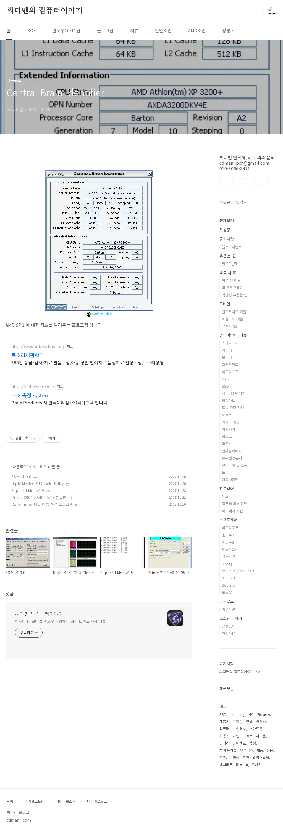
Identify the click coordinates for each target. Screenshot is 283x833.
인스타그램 (237, 182)
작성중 (224, 230)
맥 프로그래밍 (232, 287)
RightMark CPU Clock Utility (37, 483)
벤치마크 (226, 764)
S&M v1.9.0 (21, 476)
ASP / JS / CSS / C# (238, 570)
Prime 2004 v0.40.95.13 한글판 (38, 497)
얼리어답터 (261, 757)
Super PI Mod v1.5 (27, 490)
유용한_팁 (227, 255)
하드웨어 (226, 488)
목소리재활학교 (27, 355)
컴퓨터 (227, 350)
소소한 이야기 (230, 618)
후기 (222, 757)
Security (229, 585)
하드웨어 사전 (232, 510)
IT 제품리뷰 (228, 750)
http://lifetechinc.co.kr (32, 386)
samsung (237, 714)
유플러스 (246, 750)
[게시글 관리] (33, 438)
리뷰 (134, 30)
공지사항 (226, 239)
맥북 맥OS (227, 272)
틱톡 (10, 801)
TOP (272, 803)
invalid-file (101, 313)
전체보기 (226, 220)
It (247, 764)
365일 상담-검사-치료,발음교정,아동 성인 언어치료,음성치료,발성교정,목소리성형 (87, 362)
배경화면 (228, 609)
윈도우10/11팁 (66, 30)
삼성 (252, 743)
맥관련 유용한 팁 (234, 294)
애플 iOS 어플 (232, 319)
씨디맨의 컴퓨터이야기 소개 (240, 671)
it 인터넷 (239, 728)
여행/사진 (229, 633)
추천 (246, 757)
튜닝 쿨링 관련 (233, 407)
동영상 (234, 757)
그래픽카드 (230, 364)
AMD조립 (197, 30)
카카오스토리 (34, 801)
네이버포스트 (66, 801)
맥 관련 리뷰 (231, 280)
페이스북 (224, 182)
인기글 (241, 202)
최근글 (224, 202)
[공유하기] (26, 438)
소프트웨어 (228, 520)
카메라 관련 (231, 422)
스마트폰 (256, 728)
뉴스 (225, 496)
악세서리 (228, 429)
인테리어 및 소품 (234, 465)
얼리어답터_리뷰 (233, 335)
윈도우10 (229, 549)
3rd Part (228, 578)
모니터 (227, 357)
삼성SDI (228, 626)
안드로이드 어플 (234, 311)
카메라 (261, 721)
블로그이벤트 (232, 246)
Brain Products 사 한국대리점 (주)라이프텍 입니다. (59, 402)
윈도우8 (228, 542)
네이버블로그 (97, 801)
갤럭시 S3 (229, 326)
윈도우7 (228, 534)
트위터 (250, 182)
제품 (259, 750)
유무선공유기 (232, 458)
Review (264, 714)
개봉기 (224, 721)
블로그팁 (105, 30)
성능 (269, 750)
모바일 (224, 304)
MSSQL (228, 563)
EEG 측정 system (30, 395)
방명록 (228, 30)
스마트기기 (230, 343)
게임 (236, 735)
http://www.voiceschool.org (37, 346)
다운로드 (19, 466)
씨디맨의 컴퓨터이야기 (45, 11)
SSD (225, 386)
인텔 (249, 721)
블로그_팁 (229, 263)
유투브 (263, 182)
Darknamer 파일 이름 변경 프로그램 (42, 504)
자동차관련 (230, 479)
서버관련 (228, 556)
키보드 (227, 436)
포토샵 (227, 592)
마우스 (227, 443)
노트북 (227, 414)
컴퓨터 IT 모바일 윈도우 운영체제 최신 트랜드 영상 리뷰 (60, 621)
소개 (31, 30)
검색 (259, 11)
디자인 (238, 721)
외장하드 (228, 400)
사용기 (224, 735)
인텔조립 (163, 30)
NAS (225, 379)
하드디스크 (230, 371)
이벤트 (241, 743)
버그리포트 (230, 527)
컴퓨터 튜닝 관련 (234, 503)
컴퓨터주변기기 (233, 393)
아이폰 (261, 735)
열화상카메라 (232, 450)
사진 (251, 714)
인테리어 (226, 743)
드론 (225, 472)
